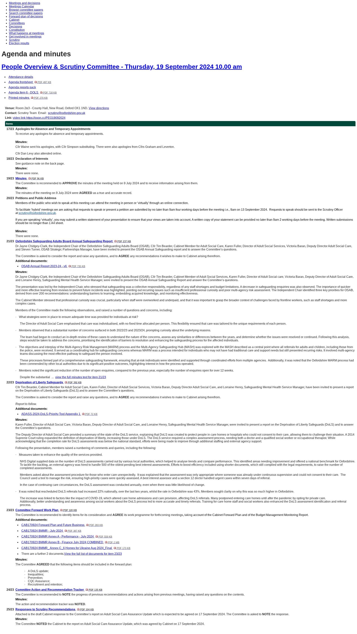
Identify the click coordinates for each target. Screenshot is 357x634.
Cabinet (14, 19)
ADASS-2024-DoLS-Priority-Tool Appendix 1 (59, 414)
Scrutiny (14, 39)
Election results (19, 43)
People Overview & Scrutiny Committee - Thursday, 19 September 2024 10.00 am (121, 66)
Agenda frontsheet (30, 82)
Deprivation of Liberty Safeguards (48, 382)
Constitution (17, 29)
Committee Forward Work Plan (46, 510)
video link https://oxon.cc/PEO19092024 (39, 117)
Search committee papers (26, 13)
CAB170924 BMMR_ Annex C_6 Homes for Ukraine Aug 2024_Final (75, 548)
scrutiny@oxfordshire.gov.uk (66, 113)
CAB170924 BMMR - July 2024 (51, 530)
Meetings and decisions (24, 3)
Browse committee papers (26, 9)
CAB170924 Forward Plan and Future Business (62, 525)
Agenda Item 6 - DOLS (33, 92)
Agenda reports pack (22, 87)
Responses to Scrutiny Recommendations (54, 609)
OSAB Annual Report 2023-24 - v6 (53, 266)
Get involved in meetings (25, 36)
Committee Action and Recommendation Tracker (58, 589)
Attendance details (21, 76)
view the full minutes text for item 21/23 (80, 377)
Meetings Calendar (21, 6)
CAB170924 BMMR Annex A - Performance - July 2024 (66, 536)
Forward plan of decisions (26, 16)
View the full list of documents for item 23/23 (93, 553)
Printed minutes (28, 97)
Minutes (29, 178)
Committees (17, 23)
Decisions (15, 26)
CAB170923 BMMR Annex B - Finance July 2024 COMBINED (70, 542)
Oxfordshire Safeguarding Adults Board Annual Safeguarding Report (73, 241)
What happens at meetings (26, 33)
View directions (99, 108)
